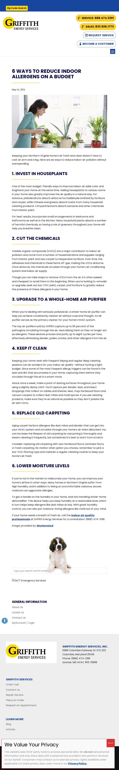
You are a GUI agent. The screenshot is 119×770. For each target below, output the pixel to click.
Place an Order (15, 700)
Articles (10, 729)
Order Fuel (12, 684)
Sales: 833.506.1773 (100, 26)
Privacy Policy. (77, 763)
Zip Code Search (16, 8)
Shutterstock (45, 526)
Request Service (101, 35)
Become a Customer (98, 44)
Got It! (110, 743)
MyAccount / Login (23, 623)
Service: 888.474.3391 (98, 18)
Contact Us (19, 617)
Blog (8, 724)
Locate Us (18, 612)
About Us (17, 607)
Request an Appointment (21, 705)
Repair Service (14, 695)
